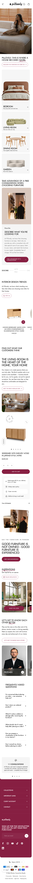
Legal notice (16, 878)
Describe (5, 271)
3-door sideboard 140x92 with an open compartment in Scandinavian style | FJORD (14, 329)
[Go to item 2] (14, 449)
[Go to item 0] (11, 449)
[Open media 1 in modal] (26, 422)
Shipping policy (23, 878)
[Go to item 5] (20, 449)
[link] (7, 402)
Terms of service (22, 876)
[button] (4, 441)
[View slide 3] (17, 776)
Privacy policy (9, 876)
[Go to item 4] (18, 449)
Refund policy (15, 876)
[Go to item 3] (16, 449)
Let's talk (16, 270)
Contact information (9, 878)
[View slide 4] (19, 776)
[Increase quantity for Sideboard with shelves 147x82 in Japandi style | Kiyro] (12, 465)
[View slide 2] (15, 776)
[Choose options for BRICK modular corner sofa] (10, 603)
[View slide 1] (12, 776)
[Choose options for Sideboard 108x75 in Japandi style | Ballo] (15, 603)
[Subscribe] (26, 836)
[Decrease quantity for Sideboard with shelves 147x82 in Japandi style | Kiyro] (4, 465)
